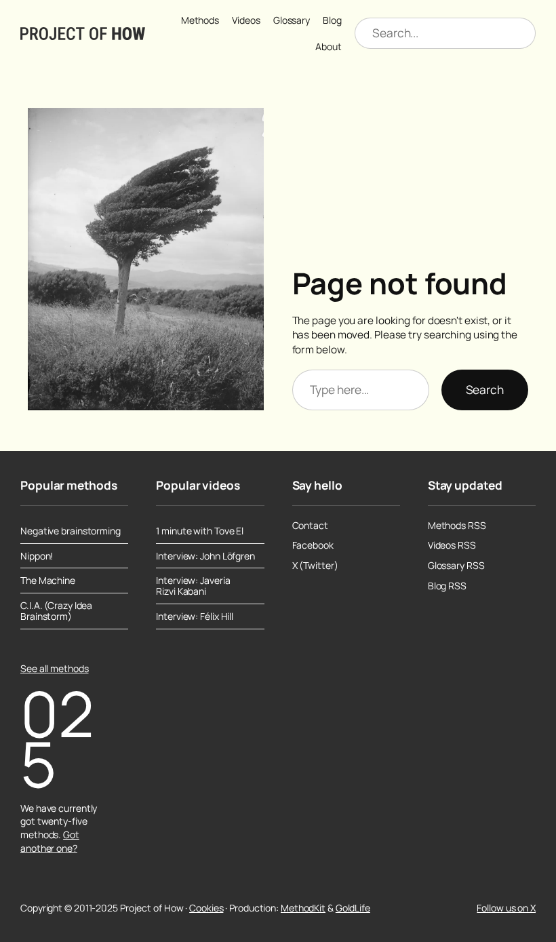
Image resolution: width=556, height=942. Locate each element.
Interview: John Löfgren (205, 556)
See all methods (54, 668)
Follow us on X (506, 907)
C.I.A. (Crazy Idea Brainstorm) (56, 611)
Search (485, 389)
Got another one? (49, 841)
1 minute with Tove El (199, 531)
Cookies (206, 907)
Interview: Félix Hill (194, 616)
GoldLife (353, 907)
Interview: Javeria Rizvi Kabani (193, 586)
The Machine (47, 580)
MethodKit (303, 907)
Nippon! (36, 556)
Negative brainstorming (70, 531)
